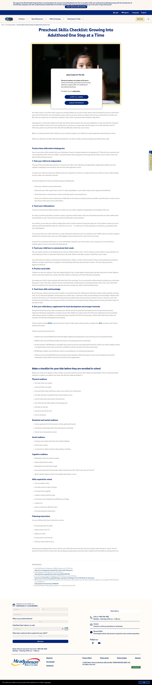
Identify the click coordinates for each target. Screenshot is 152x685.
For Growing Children (11, 25)
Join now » (40, 641)
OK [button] (144, 682)
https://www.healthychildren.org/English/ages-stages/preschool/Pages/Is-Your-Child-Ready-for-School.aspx (64, 578)
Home (3, 25)
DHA (100, 323)
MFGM (50, 323)
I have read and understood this (76, 7)
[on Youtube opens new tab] (99, 643)
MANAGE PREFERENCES (76, 103)
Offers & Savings (55, 19)
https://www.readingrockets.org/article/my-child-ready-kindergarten (54, 570)
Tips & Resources (37, 19)
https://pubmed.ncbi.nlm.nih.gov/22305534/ (47, 583)
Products (22, 19)
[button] (148, 19)
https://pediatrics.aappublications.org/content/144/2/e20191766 (52, 574)
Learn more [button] (48, 682)
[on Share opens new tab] (93, 643)
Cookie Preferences (136, 667)
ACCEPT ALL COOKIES (76, 97)
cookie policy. (76, 91)
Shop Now (140, 19)
